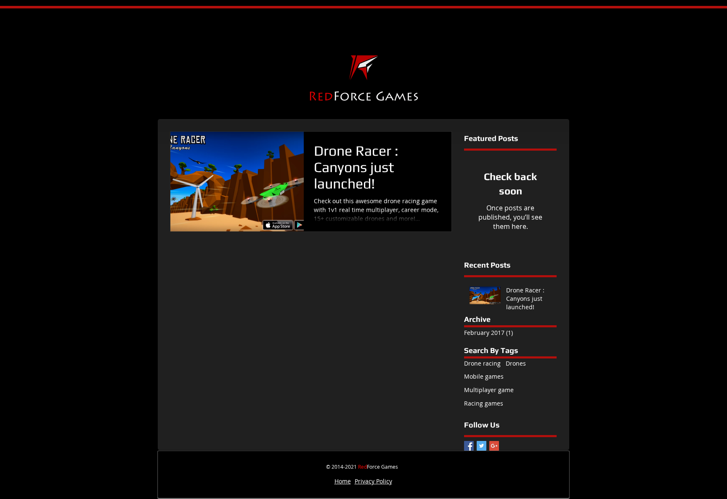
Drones (516, 363)
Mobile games (484, 376)
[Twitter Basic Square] (481, 446)
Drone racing (482, 363)
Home (342, 481)
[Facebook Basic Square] (469, 446)
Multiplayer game (489, 390)
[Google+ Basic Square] (494, 446)
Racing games (483, 403)
